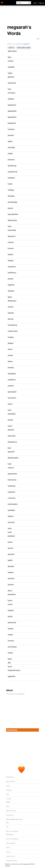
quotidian (11, 510)
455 (38, 386)
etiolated (11, 196)
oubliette (11, 67)
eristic (10, 73)
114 (8, 96)
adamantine (12, 473)
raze (9, 89)
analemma (12, 83)
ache (10, 528)
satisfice (11, 99)
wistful (10, 560)
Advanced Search (11, 860)
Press (8, 786)
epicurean (12, 435)
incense (11, 640)
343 (8, 383)
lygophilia (11, 676)
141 (36, 226)
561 (38, 585)
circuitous (11, 92)
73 (8, 377)
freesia (10, 420)
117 (35, 663)
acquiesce (12, 266)
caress (10, 634)
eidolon (11, 516)
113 (37, 542)
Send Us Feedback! (12, 839)
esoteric (11, 385)
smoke (10, 355)
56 (37, 61)
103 (8, 108)
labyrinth (11, 451)
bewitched (12, 123)
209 (8, 239)
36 (38, 572)
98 (38, 248)
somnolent (12, 398)
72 (37, 629)
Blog (7, 806)
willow (10, 361)
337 (8, 233)
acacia (10, 208)
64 (36, 528)
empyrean (12, 486)
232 (8, 163)
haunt (10, 426)
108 (36, 410)
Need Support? (11, 843)
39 (38, 337)
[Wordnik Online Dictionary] (2, 2)
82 (36, 604)
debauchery (12, 220)
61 (38, 468)
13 (37, 141)
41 (35, 57)
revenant (11, 522)
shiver (10, 349)
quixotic (11, 584)
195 (8, 483)
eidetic (10, 153)
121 (10, 205)
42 (36, 659)
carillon (10, 61)
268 (8, 395)
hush (10, 464)
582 (8, 625)
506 (38, 548)
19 (8, 169)
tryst (9, 448)
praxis (10, 542)
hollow (10, 653)
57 (36, 73)
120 (10, 223)
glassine (11, 77)
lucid (9, 532)
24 (38, 190)
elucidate (11, 147)
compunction (13, 331)
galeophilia (12, 111)
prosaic (10, 278)
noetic (10, 184)
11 (8, 54)
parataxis (11, 536)
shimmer (11, 578)
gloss (10, 297)
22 (38, 77)
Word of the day (11, 811)
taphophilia (12, 117)
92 (8, 304)
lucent (10, 604)
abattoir (11, 343)
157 (10, 334)
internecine (12, 480)
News (8, 802)
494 (8, 445)
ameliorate (12, 230)
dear (9, 57)
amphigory (12, 373)
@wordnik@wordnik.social (14, 819)
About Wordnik (10, 781)
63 (37, 635)
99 (37, 154)
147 (38, 343)
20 (8, 126)
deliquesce (12, 300)
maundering (12, 325)
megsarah (25, 44)
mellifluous (12, 272)
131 (38, 430)
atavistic (11, 566)
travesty (11, 367)
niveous (11, 467)
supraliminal (12, 171)
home (10, 600)
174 (38, 307)
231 (8, 270)
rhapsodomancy (14, 670)
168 (8, 455)
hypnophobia (13, 214)
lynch (10, 666)
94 (38, 641)
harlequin (11, 177)
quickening (12, 165)
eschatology (12, 202)
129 (8, 401)
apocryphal (12, 391)
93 (8, 439)
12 (9, 217)
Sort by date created (23, 47)
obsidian (11, 291)
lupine (10, 404)
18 (38, 99)
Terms (8, 847)
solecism (11, 159)
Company (10, 777)
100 (10, 477)
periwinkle (12, 594)
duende (11, 135)
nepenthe (11, 492)
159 (38, 516)
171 (8, 150)
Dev (7, 822)
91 (37, 404)
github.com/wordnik (12, 831)
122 (37, 616)
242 (38, 610)
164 (8, 417)
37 (8, 650)
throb (10, 659)
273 (36, 532)
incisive (11, 248)
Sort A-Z (11, 47)
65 (38, 135)
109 (8, 181)
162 (38, 261)
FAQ (7, 794)
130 (38, 368)
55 (36, 426)
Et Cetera (9, 834)
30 (36, 666)
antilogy (11, 190)
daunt (10, 590)
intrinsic (11, 242)
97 (39, 285)
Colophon (9, 790)
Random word (10, 856)
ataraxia (11, 429)
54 (38, 196)
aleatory (11, 313)
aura (9, 410)
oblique (11, 260)
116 (8, 294)
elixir (9, 226)
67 (36, 297)
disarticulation (13, 457)
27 (37, 319)
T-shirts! (8, 799)
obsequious (12, 442)
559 (8, 276)
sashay (10, 628)
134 (38, 242)
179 (39, 566)
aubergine (12, 413)
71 (35, 89)
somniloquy (12, 646)
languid (11, 610)
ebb (9, 662)
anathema (12, 379)
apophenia (12, 105)
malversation (13, 504)
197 (8, 501)
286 (8, 132)
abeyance (11, 236)
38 (9, 507)
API (7, 827)
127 (8, 597)
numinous (11, 498)
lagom (10, 141)
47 (8, 86)
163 (35, 448)
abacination (12, 51)
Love (37, 39)
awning (10, 319)
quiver (10, 616)
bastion (10, 254)
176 (8, 70)
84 (37, 355)
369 (8, 513)
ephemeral (12, 622)
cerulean (11, 129)
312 (38, 279)
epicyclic (11, 554)
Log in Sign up (38, 3)
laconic (10, 548)
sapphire (11, 284)
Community (9, 815)
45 (37, 208)
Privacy (8, 852)
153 (8, 495)
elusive (10, 306)
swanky (11, 572)
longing (11, 337)
